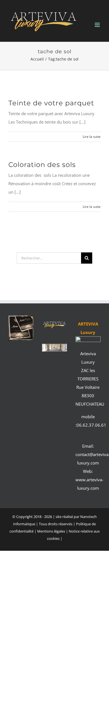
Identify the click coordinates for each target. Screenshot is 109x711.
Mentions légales (51, 531)
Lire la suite (92, 136)
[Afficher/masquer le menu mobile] (98, 25)
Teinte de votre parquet (51, 103)
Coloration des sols (42, 165)
